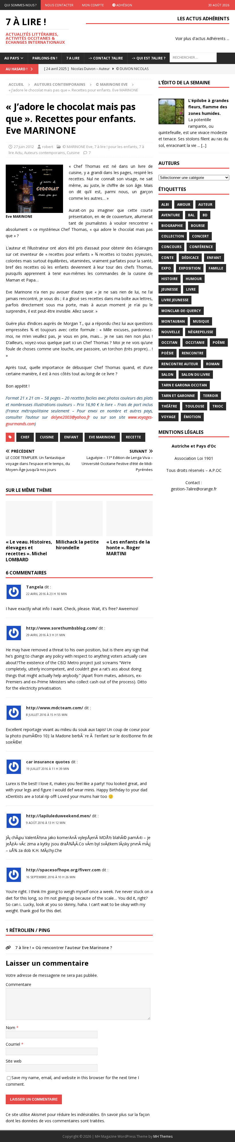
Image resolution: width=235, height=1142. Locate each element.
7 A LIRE (73, 58)
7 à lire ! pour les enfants (115, 146)
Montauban (173, 321)
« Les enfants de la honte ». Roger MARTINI (128, 548)
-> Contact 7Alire (106, 58)
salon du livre (195, 374)
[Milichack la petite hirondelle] (79, 518)
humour (194, 278)
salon (167, 374)
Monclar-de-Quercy (181, 310)
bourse (198, 225)
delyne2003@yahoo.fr (70, 417)
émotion (192, 416)
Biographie (172, 225)
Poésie (167, 353)
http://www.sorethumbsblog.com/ (61, 628)
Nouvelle (170, 332)
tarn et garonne (178, 395)
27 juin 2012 (24, 146)
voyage (168, 416)
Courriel (13, 1044)
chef (25, 437)
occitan (169, 342)
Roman (213, 364)
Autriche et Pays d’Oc (194, 446)
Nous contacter (59, 5)
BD (205, 215)
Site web (13, 1061)
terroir (210, 395)
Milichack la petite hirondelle (77, 545)
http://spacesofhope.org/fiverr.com (63, 870)
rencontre (192, 353)
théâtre (169, 406)
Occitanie (195, 342)
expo (166, 268)
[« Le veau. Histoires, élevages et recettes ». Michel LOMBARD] (29, 518)
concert (200, 236)
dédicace (190, 257)
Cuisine (73, 152)
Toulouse (194, 406)
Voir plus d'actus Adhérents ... (202, 38)
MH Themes (163, 1136)
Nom (11, 1027)
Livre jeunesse (175, 300)
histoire (169, 278)
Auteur (205, 204)
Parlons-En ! (44, 58)
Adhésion (123, 5)
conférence (201, 246)
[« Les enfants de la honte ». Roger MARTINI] (129, 518)
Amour (183, 204)
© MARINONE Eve (77, 146)
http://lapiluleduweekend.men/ (58, 815)
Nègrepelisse (200, 332)
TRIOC (217, 406)
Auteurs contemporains (59, 84)
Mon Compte (93, 5)
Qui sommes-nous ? (20, 5)
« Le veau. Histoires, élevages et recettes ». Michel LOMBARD (29, 551)
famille (216, 268)
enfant (71, 437)
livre (191, 289)
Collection (172, 236)
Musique (201, 321)
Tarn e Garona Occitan (184, 385)
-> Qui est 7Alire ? (148, 58)
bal (191, 215)
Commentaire (18, 984)
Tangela (34, 587)
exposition (190, 268)
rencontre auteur (179, 364)
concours (171, 246)
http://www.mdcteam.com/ (54, 707)
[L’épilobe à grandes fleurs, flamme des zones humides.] (171, 121)
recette (133, 437)
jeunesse (169, 289)
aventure (170, 215)
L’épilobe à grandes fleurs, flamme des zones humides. (208, 107)
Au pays (11, 58)
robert (47, 146)
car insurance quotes (48, 761)
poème (219, 342)
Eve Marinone (102, 437)
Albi (165, 204)
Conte (167, 257)
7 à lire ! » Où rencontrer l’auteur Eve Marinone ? (63, 947)
